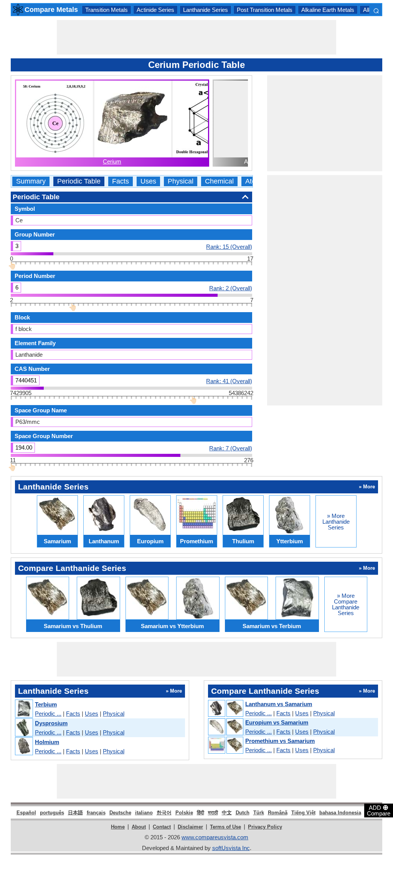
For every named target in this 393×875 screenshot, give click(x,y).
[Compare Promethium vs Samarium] (225, 745)
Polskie (184, 812)
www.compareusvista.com (215, 837)
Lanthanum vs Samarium (278, 704)
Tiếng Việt (303, 812)
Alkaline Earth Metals (327, 10)
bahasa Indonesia (340, 812)
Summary (31, 181)
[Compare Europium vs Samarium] (225, 727)
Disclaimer (190, 827)
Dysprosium (51, 723)
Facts (120, 181)
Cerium (112, 161)
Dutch (242, 812)
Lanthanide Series (205, 10)
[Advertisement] (196, 37)
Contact (162, 827)
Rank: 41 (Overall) (229, 381)
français (96, 812)
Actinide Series (155, 10)
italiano (144, 812)
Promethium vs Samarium (280, 741)
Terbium (46, 704)
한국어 (164, 812)
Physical (180, 181)
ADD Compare (378, 810)
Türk (258, 812)
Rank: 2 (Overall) (230, 288)
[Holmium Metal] (23, 746)
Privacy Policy (265, 827)
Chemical (219, 181)
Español (26, 812)
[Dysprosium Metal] (23, 727)
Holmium (47, 742)
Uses (148, 181)
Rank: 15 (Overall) (229, 246)
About (139, 827)
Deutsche (120, 812)
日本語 (75, 812)
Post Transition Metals (264, 10)
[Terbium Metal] (23, 709)
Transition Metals (106, 10)
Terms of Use (225, 827)
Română (277, 812)
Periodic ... (48, 713)
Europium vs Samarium (276, 722)
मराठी (213, 812)
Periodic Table (79, 181)
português (52, 812)
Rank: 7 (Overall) (230, 448)
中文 (227, 812)
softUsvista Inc (231, 848)
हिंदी (200, 812)
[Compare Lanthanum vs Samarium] (225, 709)
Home (118, 827)
